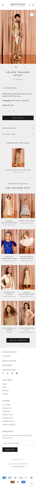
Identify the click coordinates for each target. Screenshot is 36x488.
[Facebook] (3, 373)
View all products (18, 340)
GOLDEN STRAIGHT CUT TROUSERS (18, 170)
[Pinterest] (12, 373)
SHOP (4, 387)
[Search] (30, 5)
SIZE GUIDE (6, 411)
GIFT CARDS (6, 405)
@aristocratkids (7, 365)
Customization (9, 128)
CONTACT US (6, 408)
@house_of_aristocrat (9, 361)
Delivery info (8, 134)
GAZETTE (5, 394)
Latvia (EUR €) (17, 459)
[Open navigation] (3, 5)
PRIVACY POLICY (8, 415)
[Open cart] (33, 5)
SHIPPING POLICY (8, 421)
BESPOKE (5, 391)
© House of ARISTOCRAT (18, 464)
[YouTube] (17, 373)
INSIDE (4, 384)
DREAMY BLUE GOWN (27, 221)
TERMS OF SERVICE (8, 425)
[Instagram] (7, 373)
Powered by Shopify (18, 466)
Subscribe (10, 449)
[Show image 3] (20, 67)
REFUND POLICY (7, 418)
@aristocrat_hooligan (9, 370)
